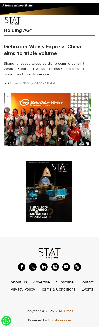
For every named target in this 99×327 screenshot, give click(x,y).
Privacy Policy (23, 289)
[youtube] (66, 267)
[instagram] (55, 267)
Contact (87, 282)
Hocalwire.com (59, 320)
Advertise (41, 282)
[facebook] (21, 267)
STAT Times (12, 83)
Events (87, 289)
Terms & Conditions (58, 289)
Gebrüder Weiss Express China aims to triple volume (42, 50)
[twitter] (33, 267)
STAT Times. (64, 311)
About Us (18, 282)
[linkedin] (44, 267)
